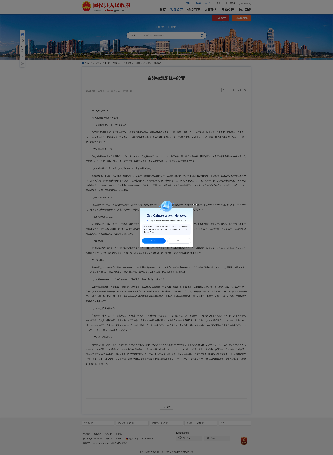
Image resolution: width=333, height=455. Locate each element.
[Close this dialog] (195, 205)
